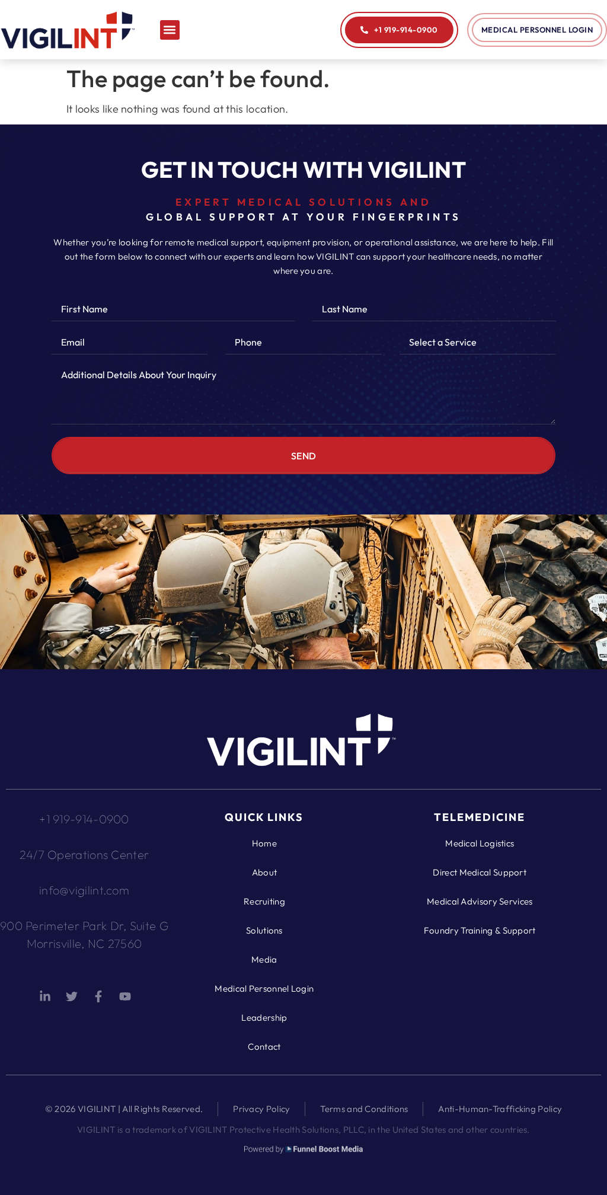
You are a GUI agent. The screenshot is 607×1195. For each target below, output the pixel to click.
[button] (170, 30)
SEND (304, 456)
